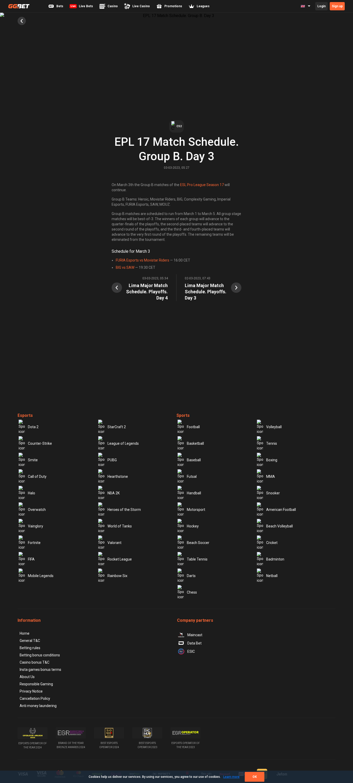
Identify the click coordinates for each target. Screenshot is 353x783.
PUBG (112, 460)
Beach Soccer (198, 543)
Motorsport (196, 510)
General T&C (30, 641)
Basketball (195, 443)
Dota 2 (33, 427)
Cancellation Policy (35, 698)
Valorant (114, 543)
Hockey (193, 526)
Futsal (192, 476)
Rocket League (120, 559)
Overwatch (37, 510)
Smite (33, 460)
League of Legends (123, 443)
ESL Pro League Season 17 (202, 185)
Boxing (271, 460)
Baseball (194, 460)
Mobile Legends (40, 576)
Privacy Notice (31, 691)
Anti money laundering (38, 706)
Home (24, 633)
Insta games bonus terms (40, 669)
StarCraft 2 (117, 427)
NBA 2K (114, 493)
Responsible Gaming (36, 684)
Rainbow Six (117, 576)
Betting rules (30, 648)
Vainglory (35, 526)
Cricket (272, 543)
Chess (192, 592)
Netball (272, 576)
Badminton (275, 559)
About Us (27, 677)
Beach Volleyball (279, 526)
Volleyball (274, 427)
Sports (183, 415)
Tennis (271, 443)
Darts (191, 576)
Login (321, 6)
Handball (194, 493)
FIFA (31, 559)
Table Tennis (197, 559)
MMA (270, 476)
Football (193, 427)
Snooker (273, 493)
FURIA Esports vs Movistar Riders (142, 260)
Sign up (337, 6)
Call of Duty (37, 476)
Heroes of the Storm (124, 510)
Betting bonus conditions (40, 655)
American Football (281, 510)
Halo (31, 493)
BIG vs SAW (125, 267)
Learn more (231, 777)
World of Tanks (120, 526)
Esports (25, 415)
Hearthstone (118, 476)
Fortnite (34, 543)
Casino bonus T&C (34, 662)
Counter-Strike (40, 443)
